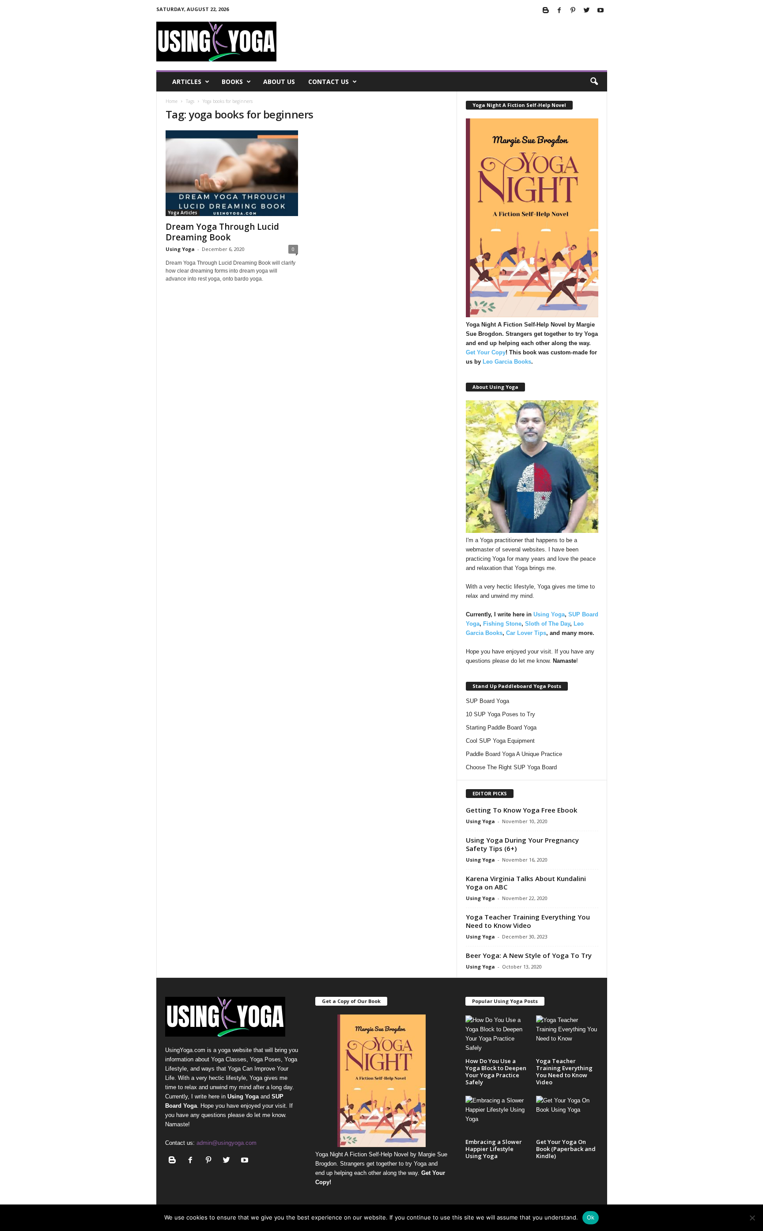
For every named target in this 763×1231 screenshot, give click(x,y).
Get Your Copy (486, 352)
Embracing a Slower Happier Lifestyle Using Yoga (493, 1149)
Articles (186, 81)
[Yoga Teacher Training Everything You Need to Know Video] (567, 1035)
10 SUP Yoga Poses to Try (500, 714)
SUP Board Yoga (487, 701)
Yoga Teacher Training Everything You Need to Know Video (528, 921)
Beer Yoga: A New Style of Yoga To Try (529, 955)
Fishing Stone (502, 623)
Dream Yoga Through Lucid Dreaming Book (222, 232)
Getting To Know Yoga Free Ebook (521, 809)
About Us (279, 81)
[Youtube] (600, 10)
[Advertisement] (446, 41)
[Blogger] (545, 10)
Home (172, 101)
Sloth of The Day (547, 623)
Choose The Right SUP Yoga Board (511, 767)
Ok (591, 1217)
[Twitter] (587, 10)
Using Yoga (180, 249)
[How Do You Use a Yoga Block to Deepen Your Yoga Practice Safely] (496, 1035)
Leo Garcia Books (507, 361)
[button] (594, 81)
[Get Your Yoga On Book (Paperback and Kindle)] (567, 1116)
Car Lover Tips (526, 633)
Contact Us (328, 81)
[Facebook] (559, 10)
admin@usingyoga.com (226, 1143)
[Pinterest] (573, 10)
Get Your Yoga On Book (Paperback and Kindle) (566, 1149)
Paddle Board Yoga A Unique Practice (514, 754)
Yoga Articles (182, 212)
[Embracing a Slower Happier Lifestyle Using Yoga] (496, 1116)
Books (232, 81)
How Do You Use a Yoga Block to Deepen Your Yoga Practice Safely (495, 1071)
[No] (752, 1217)
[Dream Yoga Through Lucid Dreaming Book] (232, 173)
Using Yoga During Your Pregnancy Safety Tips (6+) (522, 844)
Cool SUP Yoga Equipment (500, 740)
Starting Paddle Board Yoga (501, 727)
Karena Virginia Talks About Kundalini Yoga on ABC (526, 882)
